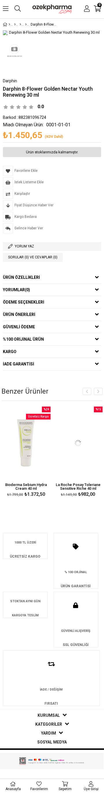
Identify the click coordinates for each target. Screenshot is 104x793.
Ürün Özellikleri (21, 277)
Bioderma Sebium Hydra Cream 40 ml (26, 486)
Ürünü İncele (36, 452)
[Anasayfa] (9, 24)
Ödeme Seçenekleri (23, 302)
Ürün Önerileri (19, 314)
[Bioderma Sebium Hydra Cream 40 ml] (26, 443)
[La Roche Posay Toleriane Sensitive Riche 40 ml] (78, 443)
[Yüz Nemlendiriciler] (26, 24)
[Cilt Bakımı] (15, 24)
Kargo (9, 351)
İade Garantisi (18, 364)
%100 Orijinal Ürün (23, 339)
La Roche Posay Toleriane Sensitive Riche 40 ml (78, 486)
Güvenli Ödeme (19, 327)
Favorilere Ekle (26, 452)
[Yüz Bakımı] (20, 24)
